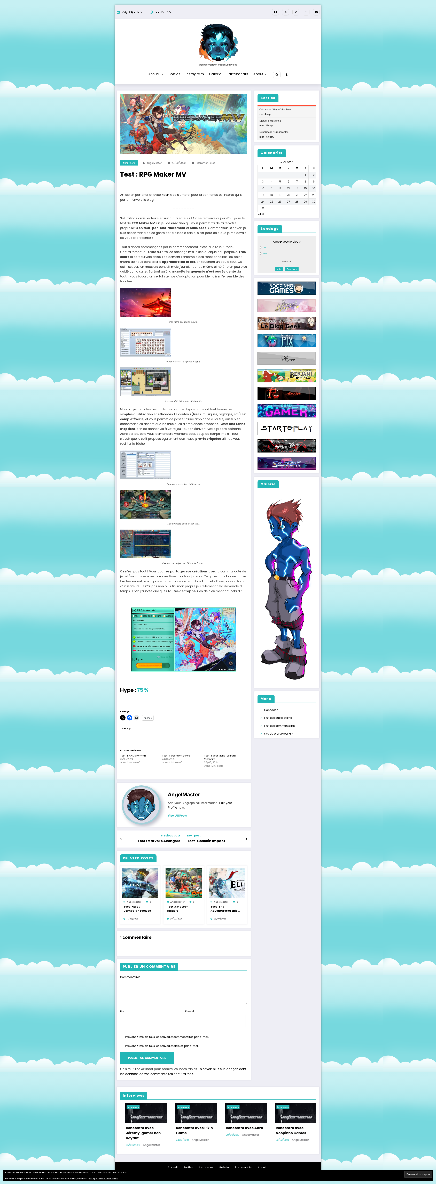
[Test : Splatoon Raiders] (183, 883)
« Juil (261, 214)
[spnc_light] (287, 74)
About (258, 74)
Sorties (174, 74)
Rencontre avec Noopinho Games (186, 1130)
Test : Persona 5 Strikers (176, 755)
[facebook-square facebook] (275, 12)
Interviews (128, 1107)
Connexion (271, 710)
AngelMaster (154, 163)
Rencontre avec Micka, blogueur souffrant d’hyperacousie (285, 1135)
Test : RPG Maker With (133, 755)
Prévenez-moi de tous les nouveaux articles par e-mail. (162, 1046)
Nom (123, 1011)
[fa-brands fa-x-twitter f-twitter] (285, 12)
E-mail (189, 1011)
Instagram (194, 74)
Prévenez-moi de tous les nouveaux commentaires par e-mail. (167, 1037)
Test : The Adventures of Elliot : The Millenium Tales (225, 909)
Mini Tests (129, 163)
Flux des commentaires (279, 726)
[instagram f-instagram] (295, 12)
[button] (183, 306)
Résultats (292, 269)
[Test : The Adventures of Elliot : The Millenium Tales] (227, 883)
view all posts (177, 815)
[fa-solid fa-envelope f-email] (316, 12)
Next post (194, 835)
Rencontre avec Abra (140, 1127)
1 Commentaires (205, 163)
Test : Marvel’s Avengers (159, 840)
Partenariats (237, 74)
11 (271, 188)
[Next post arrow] (246, 839)
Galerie (215, 74)
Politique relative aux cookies (103, 1178)
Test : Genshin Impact (206, 840)
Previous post (170, 835)
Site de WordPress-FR (278, 734)
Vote (279, 269)
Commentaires (130, 977)
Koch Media (170, 195)
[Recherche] (277, 74)
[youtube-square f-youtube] (306, 12)
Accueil (154, 74)
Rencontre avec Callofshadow (235, 1130)
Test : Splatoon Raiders (178, 909)
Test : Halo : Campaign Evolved (137, 909)
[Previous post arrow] (121, 839)
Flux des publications (278, 718)
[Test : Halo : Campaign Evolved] (140, 883)
